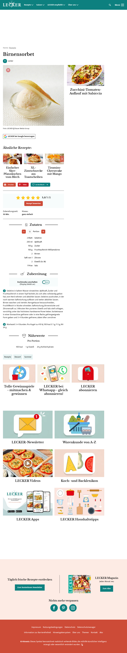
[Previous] (5, 159)
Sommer (28, 357)
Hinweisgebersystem (61, 632)
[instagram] (73, 608)
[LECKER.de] (12, 4)
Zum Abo (107, 588)
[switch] (46, 282)
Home (5, 48)
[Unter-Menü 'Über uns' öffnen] (77, 5)
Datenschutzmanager (86, 627)
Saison (39, 5)
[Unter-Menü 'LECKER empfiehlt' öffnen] (64, 5)
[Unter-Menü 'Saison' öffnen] (44, 5)
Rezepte (27, 5)
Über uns (72, 5)
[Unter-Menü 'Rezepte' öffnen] (32, 5)
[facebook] (54, 608)
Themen (85, 632)
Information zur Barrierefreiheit (37, 632)
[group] (33, 167)
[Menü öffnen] (122, 4)
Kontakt (94, 632)
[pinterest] (63, 608)
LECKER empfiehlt (55, 5)
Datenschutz (70, 627)
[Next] (62, 159)
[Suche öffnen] (110, 5)
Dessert (18, 357)
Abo (101, 632)
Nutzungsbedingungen (53, 627)
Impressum (36, 627)
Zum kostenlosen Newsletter (29, 587)
